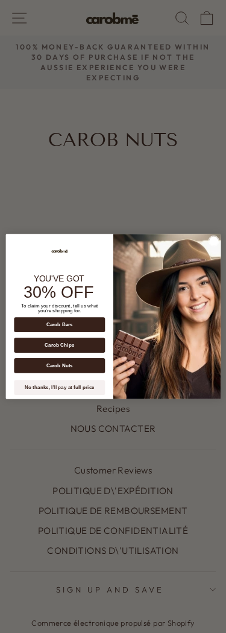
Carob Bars (59, 324)
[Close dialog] (213, 241)
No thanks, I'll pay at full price (59, 387)
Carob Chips (59, 345)
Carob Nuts (59, 365)
